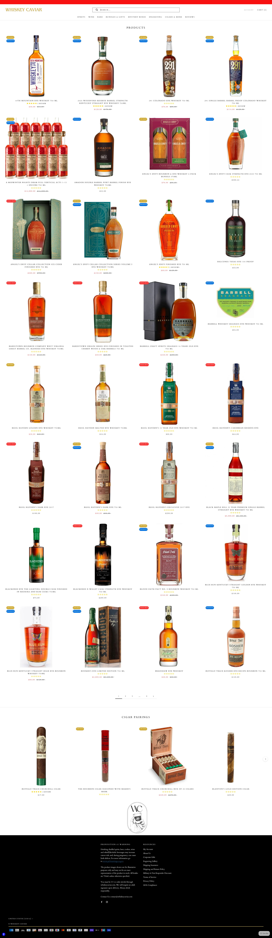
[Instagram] (107, 901)
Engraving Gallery (150, 861)
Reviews (190, 17)
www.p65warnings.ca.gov (113, 861)
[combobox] (124, 10)
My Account (148, 849)
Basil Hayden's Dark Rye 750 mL (103, 507)
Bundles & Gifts (115, 17)
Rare (100, 17)
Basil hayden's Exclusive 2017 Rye (169, 507)
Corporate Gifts (149, 857)
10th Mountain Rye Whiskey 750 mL (36, 101)
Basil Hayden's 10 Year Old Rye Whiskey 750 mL (169, 428)
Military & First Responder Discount (157, 873)
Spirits (81, 17)
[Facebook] (102, 901)
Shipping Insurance (150, 865)
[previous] (6, 759)
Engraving (155, 17)
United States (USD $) (19, 919)
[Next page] (153, 696)
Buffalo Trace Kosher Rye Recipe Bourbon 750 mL (236, 671)
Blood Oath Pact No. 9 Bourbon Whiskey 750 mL (169, 589)
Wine (91, 17)
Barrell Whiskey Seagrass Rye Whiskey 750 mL (235, 324)
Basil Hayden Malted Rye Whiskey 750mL (102, 428)
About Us (147, 853)
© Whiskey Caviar (17, 924)
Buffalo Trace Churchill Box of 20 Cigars (168, 789)
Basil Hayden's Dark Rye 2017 (36, 507)
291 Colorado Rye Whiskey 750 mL (169, 101)
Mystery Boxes (137, 17)
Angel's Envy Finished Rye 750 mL (169, 264)
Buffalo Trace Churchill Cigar (41, 789)
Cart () (262, 10)
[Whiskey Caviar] (23, 10)
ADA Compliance (150, 885)
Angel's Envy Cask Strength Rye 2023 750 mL (235, 174)
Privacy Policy (148, 881)
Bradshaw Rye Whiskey (169, 671)
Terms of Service (149, 877)
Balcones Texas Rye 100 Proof (235, 262)
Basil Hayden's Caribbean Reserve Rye (236, 428)
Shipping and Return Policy (154, 869)
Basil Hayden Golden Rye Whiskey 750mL (36, 428)
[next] (265, 759)
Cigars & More (173, 17)
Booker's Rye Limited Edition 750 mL (103, 671)
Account (249, 10)
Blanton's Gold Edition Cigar (230, 789)
